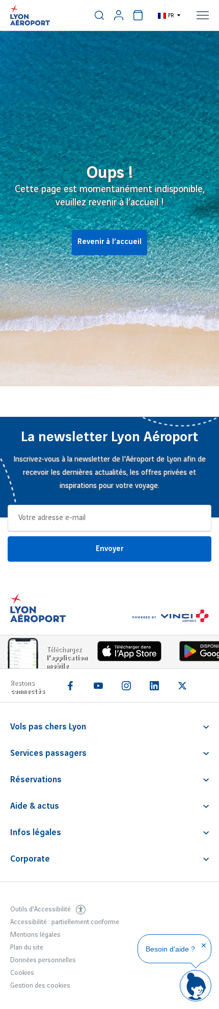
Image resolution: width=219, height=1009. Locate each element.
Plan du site (26, 947)
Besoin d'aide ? (170, 949)
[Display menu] (203, 15)
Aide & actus (34, 806)
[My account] (118, 15)
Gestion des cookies (40, 985)
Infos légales (35, 832)
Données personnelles (43, 960)
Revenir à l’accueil (109, 242)
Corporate (30, 859)
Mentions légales (35, 934)
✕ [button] (204, 945)
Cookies (22, 972)
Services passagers (48, 753)
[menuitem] (99, 15)
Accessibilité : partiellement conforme (64, 922)
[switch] (99, 15)
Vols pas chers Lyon (48, 726)
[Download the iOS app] (126, 653)
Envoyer (109, 549)
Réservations (36, 779)
